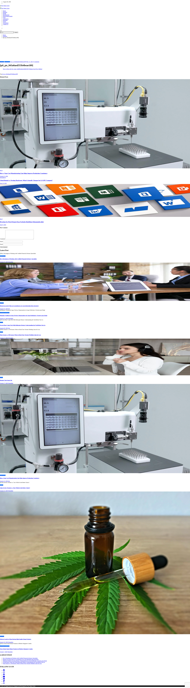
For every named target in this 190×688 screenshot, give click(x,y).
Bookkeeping (6, 15)
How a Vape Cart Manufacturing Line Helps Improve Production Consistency (24, 173)
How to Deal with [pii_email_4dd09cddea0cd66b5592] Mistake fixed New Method (22, 69)
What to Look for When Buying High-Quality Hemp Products (15, 639)
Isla (1, 170)
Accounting (2, 256)
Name (1, 241)
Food (4, 17)
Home (4, 11)
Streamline (2, 177)
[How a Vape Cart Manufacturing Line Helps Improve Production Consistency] (95, 168)
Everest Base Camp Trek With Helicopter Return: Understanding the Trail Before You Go (22, 325)
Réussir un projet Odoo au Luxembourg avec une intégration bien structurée (19, 306)
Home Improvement (7, 16)
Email (1, 244)
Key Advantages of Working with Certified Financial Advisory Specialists (18, 259)
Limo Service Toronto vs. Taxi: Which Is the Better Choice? (15, 488)
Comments (2, 239)
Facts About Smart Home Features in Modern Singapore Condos (16, 649)
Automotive (6, 19)
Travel (4, 21)
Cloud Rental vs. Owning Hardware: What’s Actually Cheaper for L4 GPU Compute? (26, 180)
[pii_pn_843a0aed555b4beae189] (18, 61)
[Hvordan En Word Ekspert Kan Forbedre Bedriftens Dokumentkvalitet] (95, 216)
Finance (2, 303)
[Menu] (0, 7)
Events (1, 485)
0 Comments (36, 61)
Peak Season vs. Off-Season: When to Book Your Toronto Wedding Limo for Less (20, 335)
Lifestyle (2, 636)
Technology (6, 23)
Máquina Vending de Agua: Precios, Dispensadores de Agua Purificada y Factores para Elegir (23, 315)
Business (5, 12)
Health (4, 13)
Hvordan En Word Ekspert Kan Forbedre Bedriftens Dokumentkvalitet (22, 222)
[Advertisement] (95, 50)
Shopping (5, 20)
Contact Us (5, 24)
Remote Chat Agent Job (6, 380)
